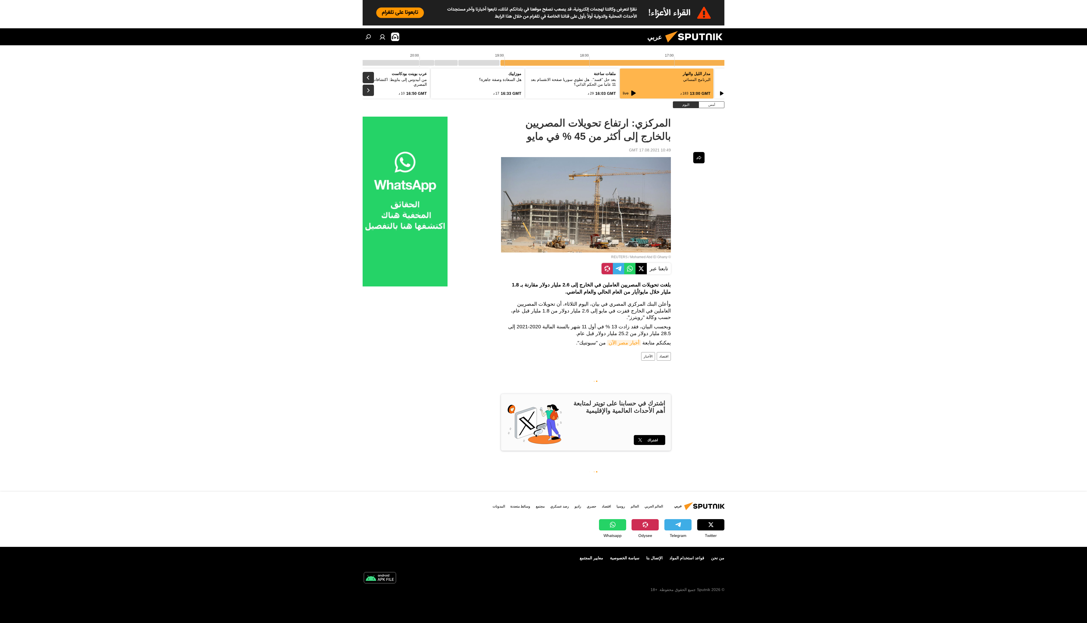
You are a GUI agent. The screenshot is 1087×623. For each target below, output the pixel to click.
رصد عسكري (559, 506)
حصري (591, 506)
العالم (635, 506)
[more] (699, 157)
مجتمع (540, 506)
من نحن (717, 558)
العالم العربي (654, 506)
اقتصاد (663, 356)
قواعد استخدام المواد (686, 558)
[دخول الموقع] (382, 36)
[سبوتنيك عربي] (696, 44)
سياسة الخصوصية (624, 558)
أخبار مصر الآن (624, 343)
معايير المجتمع (591, 558)
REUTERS (619, 257)
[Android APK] (380, 578)
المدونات (499, 506)
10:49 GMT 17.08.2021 (650, 150)
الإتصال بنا (654, 558)
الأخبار (648, 356)
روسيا (621, 506)
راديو (578, 506)
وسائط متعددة (520, 506)
